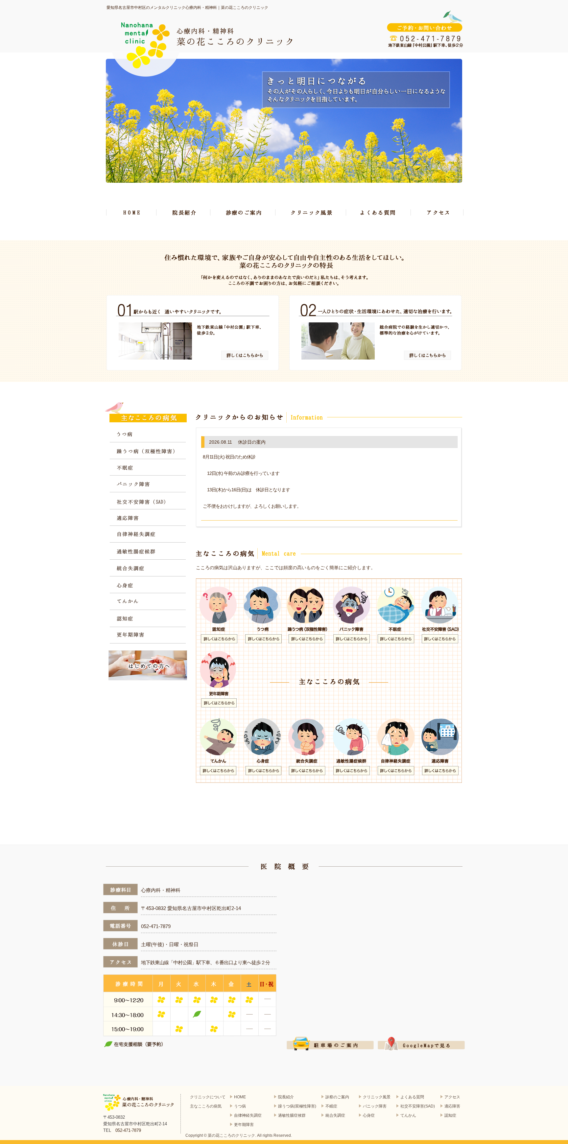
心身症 (147, 585)
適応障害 (147, 518)
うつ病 (147, 434)
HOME (131, 212)
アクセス (437, 212)
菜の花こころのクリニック (231, 1135)
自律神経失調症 (147, 534)
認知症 (147, 618)
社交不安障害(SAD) (417, 1106)
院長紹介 (183, 212)
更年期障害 (147, 635)
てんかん (147, 602)
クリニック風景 (310, 212)
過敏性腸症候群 (147, 551)
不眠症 (147, 467)
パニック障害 (147, 484)
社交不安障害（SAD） (147, 501)
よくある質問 (378, 212)
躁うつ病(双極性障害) (297, 1106)
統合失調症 (147, 568)
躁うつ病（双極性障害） (147, 451)
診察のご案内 (337, 1097)
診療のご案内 (243, 212)
